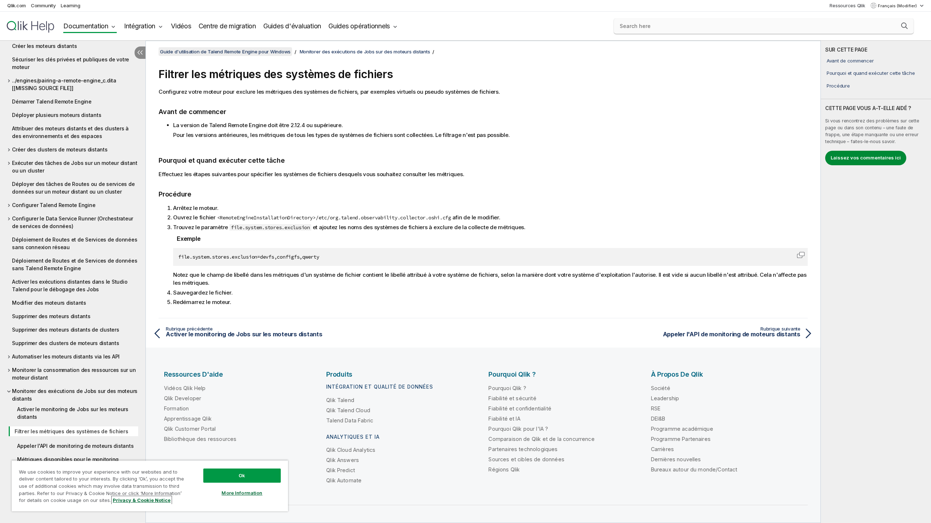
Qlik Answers (342, 460)
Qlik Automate (343, 480)
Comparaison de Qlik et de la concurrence (541, 439)
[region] (150, 485)
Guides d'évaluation (292, 26)
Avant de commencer (850, 61)
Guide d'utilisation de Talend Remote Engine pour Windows (225, 51)
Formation (176, 408)
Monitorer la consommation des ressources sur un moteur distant (74, 374)
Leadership (665, 398)
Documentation (85, 26)
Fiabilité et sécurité (512, 398)
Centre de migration (227, 26)
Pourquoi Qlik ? (507, 388)
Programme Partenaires (681, 439)
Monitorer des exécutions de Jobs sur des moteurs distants (74, 395)
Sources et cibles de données (526, 459)
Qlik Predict (340, 470)
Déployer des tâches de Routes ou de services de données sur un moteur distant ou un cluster (73, 188)
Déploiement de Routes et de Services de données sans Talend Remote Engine (74, 264)
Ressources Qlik (847, 5)
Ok (242, 475)
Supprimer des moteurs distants (51, 316)
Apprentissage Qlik (188, 418)
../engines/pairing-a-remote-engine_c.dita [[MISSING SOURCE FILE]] (64, 84)
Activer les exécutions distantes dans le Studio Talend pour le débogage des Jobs (69, 285)
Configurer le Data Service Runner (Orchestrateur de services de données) (72, 222)
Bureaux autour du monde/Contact (694, 469)
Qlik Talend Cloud (348, 410)
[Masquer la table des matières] (140, 52)
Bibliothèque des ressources (200, 439)
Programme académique (682, 429)
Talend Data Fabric (349, 420)
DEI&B (658, 418)
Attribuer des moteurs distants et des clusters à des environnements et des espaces (70, 132)
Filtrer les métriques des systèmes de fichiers (71, 431)
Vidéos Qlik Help (185, 388)
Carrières (662, 449)
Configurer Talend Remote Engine (53, 205)
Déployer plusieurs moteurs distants (56, 115)
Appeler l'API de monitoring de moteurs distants (75, 446)
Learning (70, 5)
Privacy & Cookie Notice (142, 500)
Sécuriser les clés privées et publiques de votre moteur (70, 63)
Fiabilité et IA (504, 418)
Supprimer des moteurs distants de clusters (65, 330)
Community (43, 5)
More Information (241, 493)
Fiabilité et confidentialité (519, 408)
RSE (655, 408)
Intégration (139, 26)
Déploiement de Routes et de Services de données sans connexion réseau (74, 243)
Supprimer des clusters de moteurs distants (65, 343)
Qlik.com (16, 5)
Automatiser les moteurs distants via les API (66, 356)
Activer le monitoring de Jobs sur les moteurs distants (72, 413)
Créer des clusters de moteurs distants (60, 149)
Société (660, 388)
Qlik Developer (182, 398)
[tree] (72, 259)
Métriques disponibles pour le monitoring (68, 459)
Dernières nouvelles (676, 459)
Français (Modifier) (898, 5)
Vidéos (181, 26)
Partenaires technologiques (523, 449)
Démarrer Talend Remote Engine (52, 101)
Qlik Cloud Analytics (350, 450)
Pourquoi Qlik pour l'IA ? (518, 429)
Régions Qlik (504, 469)
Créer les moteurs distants (44, 46)
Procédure (838, 86)
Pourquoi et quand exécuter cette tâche (871, 73)
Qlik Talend (340, 400)
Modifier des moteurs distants (49, 303)
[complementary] (876, 282)
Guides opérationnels (359, 26)
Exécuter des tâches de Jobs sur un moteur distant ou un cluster (74, 167)
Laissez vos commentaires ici (866, 158)
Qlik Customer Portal (190, 429)
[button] (904, 25)
